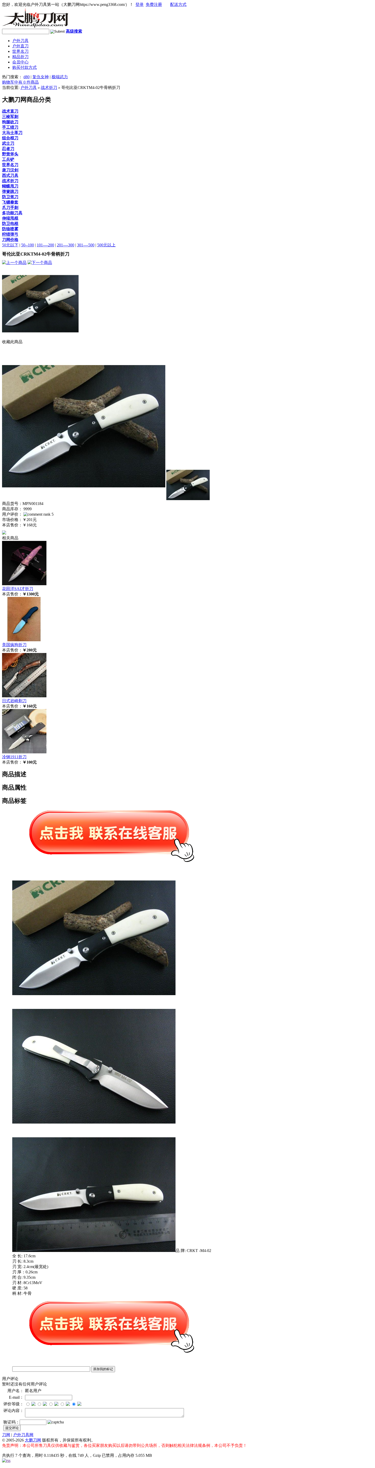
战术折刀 (49, 87)
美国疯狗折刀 (14, 645)
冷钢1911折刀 (14, 757)
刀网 (6, 1435)
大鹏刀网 (33, 1440)
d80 (26, 77)
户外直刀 (20, 46)
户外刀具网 (23, 1435)
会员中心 (20, 62)
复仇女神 (40, 77)
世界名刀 (20, 51)
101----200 (45, 245)
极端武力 (60, 77)
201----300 (65, 245)
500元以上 (106, 245)
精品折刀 (20, 57)
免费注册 (154, 4)
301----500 (85, 245)
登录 (139, 4)
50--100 (27, 245)
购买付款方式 (24, 67)
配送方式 (178, 4)
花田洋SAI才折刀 (17, 588)
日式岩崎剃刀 (14, 701)
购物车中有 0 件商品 (20, 82)
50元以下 (10, 245)
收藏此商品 (12, 342)
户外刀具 (20, 40)
